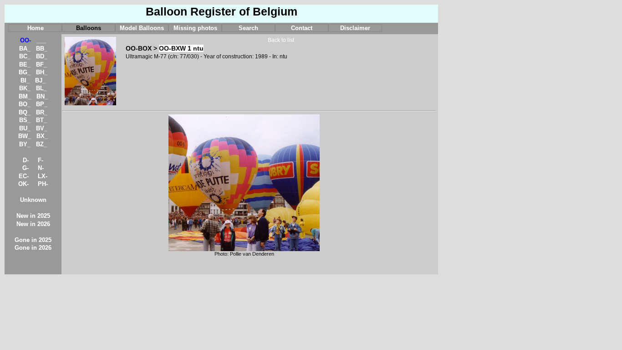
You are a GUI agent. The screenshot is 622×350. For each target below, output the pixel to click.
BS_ (25, 120)
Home (35, 28)
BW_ (24, 136)
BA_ (25, 48)
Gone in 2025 (33, 240)
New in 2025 (33, 215)
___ (41, 40)
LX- (42, 176)
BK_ (25, 88)
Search (248, 28)
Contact (301, 28)
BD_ (41, 56)
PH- (43, 183)
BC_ (25, 56)
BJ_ (40, 80)
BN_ (42, 96)
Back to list (281, 40)
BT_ (41, 120)
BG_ (25, 72)
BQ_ (25, 112)
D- (26, 160)
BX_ (42, 136)
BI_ (25, 80)
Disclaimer (355, 28)
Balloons (88, 28)
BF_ (41, 64)
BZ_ (41, 144)
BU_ (25, 128)
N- (41, 168)
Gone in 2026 (33, 247)
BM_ (25, 96)
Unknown (33, 199)
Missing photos (195, 28)
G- (25, 168)
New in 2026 (33, 224)
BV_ (41, 128)
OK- (23, 183)
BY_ (25, 144)
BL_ (41, 88)
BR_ (41, 112)
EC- (24, 176)
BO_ (25, 104)
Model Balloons (142, 28)
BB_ (41, 48)
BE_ (25, 64)
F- (40, 160)
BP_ (41, 104)
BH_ (41, 72)
